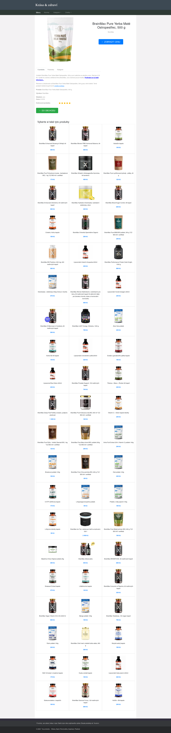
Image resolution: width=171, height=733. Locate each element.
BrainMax (111, 32)
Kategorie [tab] (60, 70)
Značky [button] (67, 12)
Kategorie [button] (57, 12)
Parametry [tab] (51, 70)
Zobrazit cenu (112, 41)
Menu (38, 12)
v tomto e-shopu (59, 86)
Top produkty (46, 729)
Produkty (39, 723)
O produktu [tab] (41, 70)
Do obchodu (48, 110)
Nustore (96, 723)
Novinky (46, 12)
